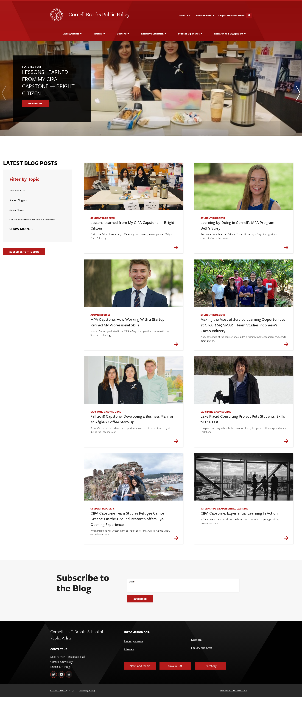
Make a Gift (175, 666)
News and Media (140, 666)
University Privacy (87, 690)
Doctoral (121, 33)
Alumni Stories (16, 210)
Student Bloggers (18, 200)
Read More (35, 103)
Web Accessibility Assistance (233, 690)
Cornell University (58, 690)
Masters (98, 33)
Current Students (203, 15)
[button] (144, 141)
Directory (210, 666)
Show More (19, 228)
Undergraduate (71, 33)
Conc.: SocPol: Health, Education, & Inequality (32, 219)
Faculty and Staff (201, 647)
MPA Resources (17, 190)
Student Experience (189, 33)
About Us (183, 15)
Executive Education (152, 33)
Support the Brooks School (231, 15)
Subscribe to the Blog (24, 251)
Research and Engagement (228, 33)
